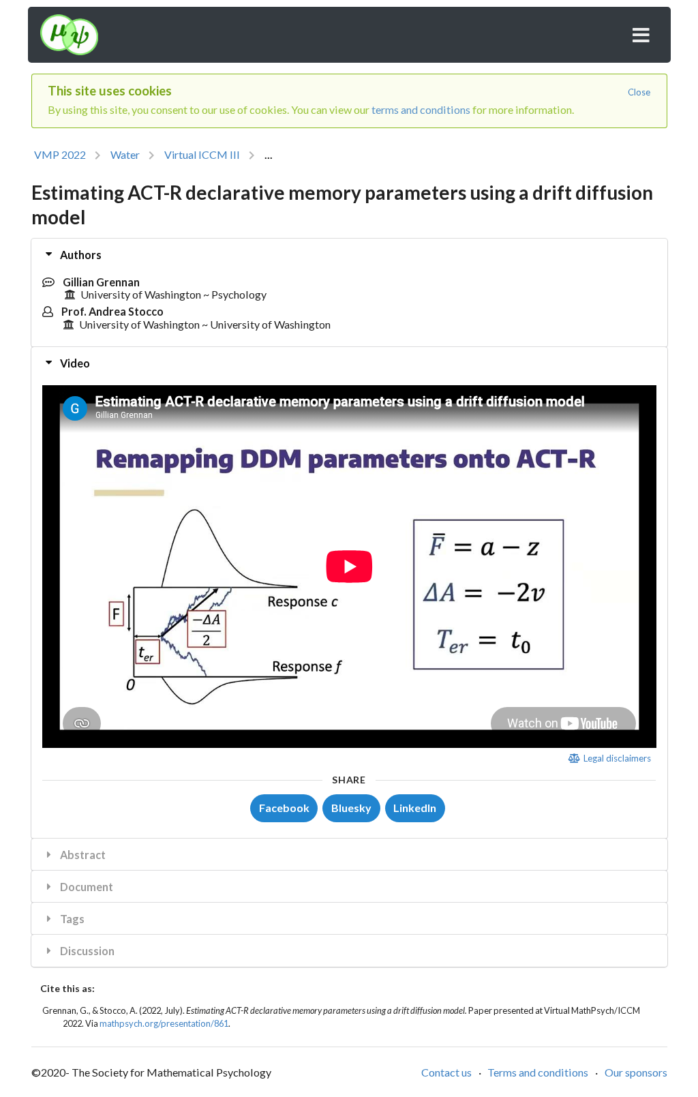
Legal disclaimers (616, 758)
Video (74, 363)
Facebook (284, 807)
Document (85, 886)
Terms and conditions (537, 1072)
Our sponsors (636, 1072)
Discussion (86, 950)
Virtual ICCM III (202, 154)
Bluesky (351, 807)
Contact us (446, 1072)
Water (125, 154)
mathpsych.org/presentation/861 (164, 1023)
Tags (71, 918)
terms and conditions (420, 109)
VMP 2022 (60, 154)
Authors (80, 254)
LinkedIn (414, 807)
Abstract (82, 854)
